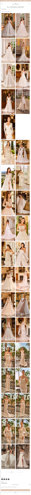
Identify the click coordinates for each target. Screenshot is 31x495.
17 (22, 472)
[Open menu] (29, 3)
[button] (29, 484)
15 (19, 472)
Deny (15, 492)
